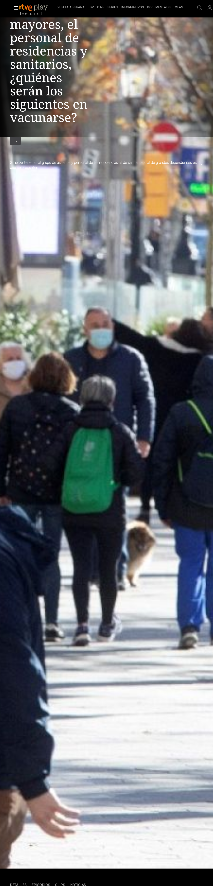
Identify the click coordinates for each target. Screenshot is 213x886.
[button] (14, 7)
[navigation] (120, 7)
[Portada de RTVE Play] (34, 7)
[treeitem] (71, 7)
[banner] (37, 7)
